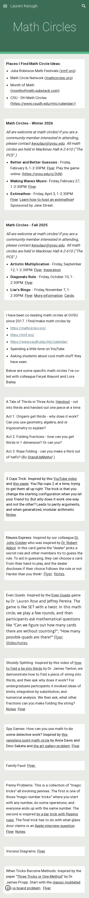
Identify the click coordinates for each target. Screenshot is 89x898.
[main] (44, 27)
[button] (5, 6)
